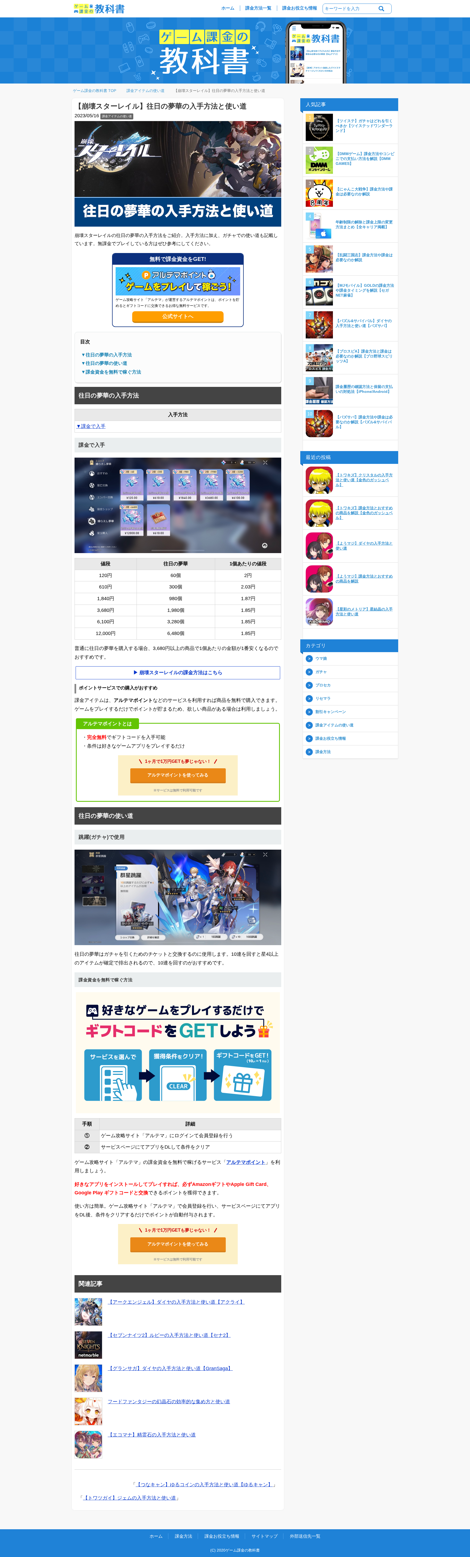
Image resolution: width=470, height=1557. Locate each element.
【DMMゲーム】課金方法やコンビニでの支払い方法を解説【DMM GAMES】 (365, 159)
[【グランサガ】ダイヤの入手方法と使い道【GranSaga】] (88, 1378)
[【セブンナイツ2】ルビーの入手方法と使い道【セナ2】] (88, 1345)
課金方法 (323, 752)
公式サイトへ (177, 316)
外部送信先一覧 (305, 1536)
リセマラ (323, 698)
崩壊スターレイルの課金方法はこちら (180, 673)
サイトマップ (265, 1536)
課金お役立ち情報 (299, 8)
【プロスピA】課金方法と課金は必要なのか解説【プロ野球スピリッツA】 (364, 356)
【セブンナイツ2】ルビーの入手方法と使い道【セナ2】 (169, 1335)
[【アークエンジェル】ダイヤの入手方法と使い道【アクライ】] (88, 1312)
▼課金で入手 (91, 426)
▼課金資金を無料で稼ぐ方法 (111, 372)
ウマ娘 (321, 658)
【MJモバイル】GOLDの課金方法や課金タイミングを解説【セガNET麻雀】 (365, 290)
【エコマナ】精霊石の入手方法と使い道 (152, 1435)
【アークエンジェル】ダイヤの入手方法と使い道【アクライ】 (176, 1302)
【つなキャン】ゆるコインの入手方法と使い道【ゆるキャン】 (204, 1485)
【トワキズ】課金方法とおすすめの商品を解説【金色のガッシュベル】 (364, 513)
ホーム (227, 8)
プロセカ (323, 685)
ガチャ (321, 672)
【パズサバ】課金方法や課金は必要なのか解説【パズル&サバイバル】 (364, 422)
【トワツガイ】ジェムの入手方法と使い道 (129, 1498)
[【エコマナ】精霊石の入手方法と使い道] (88, 1445)
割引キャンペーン (331, 712)
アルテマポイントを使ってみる (177, 775)
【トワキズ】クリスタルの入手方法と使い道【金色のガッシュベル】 (364, 480)
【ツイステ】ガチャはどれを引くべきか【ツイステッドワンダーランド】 (364, 126)
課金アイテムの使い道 (117, 116)
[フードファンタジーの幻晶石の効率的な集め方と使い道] (88, 1411)
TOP (97, 91)
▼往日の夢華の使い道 (104, 363)
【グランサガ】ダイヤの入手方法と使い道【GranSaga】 (170, 1368)
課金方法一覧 (258, 8)
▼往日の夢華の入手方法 (106, 355)
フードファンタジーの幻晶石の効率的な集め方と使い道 (169, 1402)
